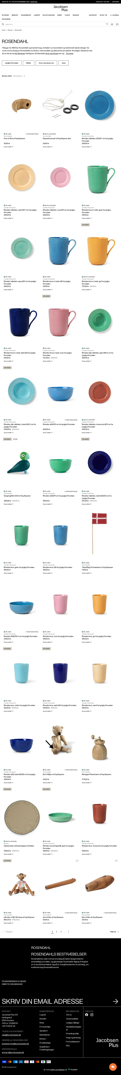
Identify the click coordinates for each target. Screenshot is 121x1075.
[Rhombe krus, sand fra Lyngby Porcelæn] (99, 672)
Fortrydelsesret (73, 1042)
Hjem (4, 30)
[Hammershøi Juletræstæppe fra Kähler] (21, 813)
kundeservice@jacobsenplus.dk (15, 1044)
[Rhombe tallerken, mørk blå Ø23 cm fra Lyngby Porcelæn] (99, 463)
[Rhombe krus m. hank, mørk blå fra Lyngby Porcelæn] (21, 320)
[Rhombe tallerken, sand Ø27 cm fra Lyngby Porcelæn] (21, 177)
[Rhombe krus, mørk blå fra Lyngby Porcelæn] (60, 672)
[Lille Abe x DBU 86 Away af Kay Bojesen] (21, 884)
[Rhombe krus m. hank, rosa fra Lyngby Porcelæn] (60, 320)
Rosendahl (18, 30)
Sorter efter (7, 76)
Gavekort (44, 1031)
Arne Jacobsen (51, 53)
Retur (42, 1023)
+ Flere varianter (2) (32, 631)
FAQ (68, 1046)
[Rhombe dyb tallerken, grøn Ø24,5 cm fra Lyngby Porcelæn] (99, 320)
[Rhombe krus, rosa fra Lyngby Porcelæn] (60, 603)
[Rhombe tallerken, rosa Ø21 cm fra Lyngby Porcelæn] (60, 177)
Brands (10, 30)
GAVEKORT (93, 15)
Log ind (43, 1015)
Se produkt (8, 146)
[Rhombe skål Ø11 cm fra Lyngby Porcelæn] (60, 463)
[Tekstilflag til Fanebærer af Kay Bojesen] (99, 534)
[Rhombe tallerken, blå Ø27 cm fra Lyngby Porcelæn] (99, 105)
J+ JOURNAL (114, 15)
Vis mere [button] (69, 53)
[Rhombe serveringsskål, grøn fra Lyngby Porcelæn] (60, 813)
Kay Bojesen (20, 53)
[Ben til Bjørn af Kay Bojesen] (60, 741)
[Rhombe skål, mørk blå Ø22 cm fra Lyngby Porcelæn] (21, 741)
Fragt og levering (73, 1038)
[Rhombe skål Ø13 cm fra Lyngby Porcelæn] (60, 391)
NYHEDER (5, 15)
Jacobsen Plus (11, 1067)
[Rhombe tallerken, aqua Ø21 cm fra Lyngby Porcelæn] (21, 248)
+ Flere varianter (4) (71, 419)
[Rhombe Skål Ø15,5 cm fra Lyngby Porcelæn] (21, 603)
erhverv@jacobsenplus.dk (13, 1052)
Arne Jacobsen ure (46, 63)
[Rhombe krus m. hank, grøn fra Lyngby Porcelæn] (99, 177)
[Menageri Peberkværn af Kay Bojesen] (99, 741)
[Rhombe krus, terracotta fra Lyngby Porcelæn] (99, 813)
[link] (26, 931)
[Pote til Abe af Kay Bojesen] (21, 105)
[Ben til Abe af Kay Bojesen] (99, 884)
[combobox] (31, 24)
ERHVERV (115, 1)
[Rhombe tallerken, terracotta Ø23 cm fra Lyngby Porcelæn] (99, 391)
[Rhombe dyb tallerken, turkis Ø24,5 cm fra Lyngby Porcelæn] (21, 391)
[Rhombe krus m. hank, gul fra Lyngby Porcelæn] (99, 248)
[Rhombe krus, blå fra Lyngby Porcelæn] (60, 534)
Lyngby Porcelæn (11, 63)
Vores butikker (72, 1019)
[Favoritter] (107, 24)
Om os (69, 1015)
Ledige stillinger (73, 1023)
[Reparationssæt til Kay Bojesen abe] (60, 105)
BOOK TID (103, 15)
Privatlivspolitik (72, 1034)
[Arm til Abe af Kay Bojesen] (60, 884)
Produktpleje (45, 1043)
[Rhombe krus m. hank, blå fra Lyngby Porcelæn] (60, 248)
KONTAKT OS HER (102, 1)
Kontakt (43, 1019)
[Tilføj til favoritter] (77, 861)
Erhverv (43, 1039)
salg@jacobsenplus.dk (11, 1035)
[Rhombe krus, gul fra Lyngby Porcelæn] (99, 603)
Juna (63, 63)
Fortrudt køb (45, 1027)
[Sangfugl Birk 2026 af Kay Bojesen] (21, 463)
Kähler (28, 63)
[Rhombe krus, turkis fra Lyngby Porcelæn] (21, 672)
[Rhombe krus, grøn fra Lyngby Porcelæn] (21, 534)
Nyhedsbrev (45, 1035)
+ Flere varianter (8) (32, 133)
